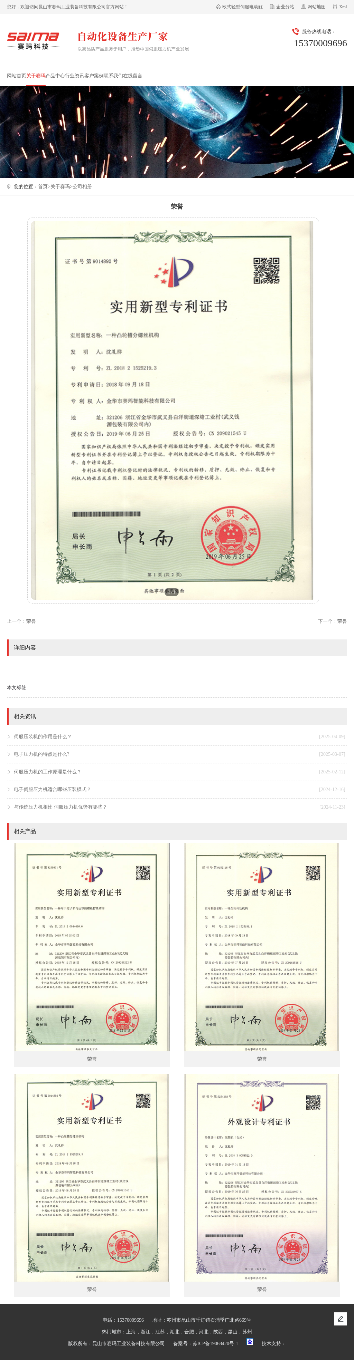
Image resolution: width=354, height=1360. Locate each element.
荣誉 (31, 621)
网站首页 (16, 75)
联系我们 (113, 75)
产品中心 (55, 75)
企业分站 (285, 6)
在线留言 (132, 75)
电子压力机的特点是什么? (179, 754)
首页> (44, 186)
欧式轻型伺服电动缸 (242, 6)
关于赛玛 (36, 75)
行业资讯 (74, 75)
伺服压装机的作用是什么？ (179, 736)
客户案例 (94, 75)
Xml (343, 6)
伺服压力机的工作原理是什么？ (179, 771)
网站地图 (317, 6)
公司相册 (82, 186)
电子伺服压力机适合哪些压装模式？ (179, 789)
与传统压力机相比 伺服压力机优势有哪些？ (179, 807)
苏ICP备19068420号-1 (215, 1343)
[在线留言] (340, 1318)
